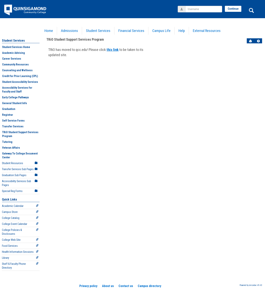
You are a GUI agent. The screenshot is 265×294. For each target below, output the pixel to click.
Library (5, 257)
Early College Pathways (15, 97)
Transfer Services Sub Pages (18, 169)
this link (113, 50)
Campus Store (10, 211)
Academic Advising (13, 52)
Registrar (7, 114)
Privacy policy (88, 286)
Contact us (126, 286)
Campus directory (149, 286)
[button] (258, 41)
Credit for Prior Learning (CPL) (20, 76)
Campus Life (161, 30)
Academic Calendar (12, 205)
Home (48, 30)
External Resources (207, 30)
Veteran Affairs (11, 147)
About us (108, 286)
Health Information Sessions (18, 251)
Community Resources (15, 64)
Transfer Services (12, 126)
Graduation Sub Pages (14, 175)
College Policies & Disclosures (12, 231)
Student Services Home (16, 47)
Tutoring (7, 141)
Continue (233, 8)
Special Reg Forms (12, 191)
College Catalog (10, 217)
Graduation (8, 109)
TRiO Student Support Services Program (20, 134)
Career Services (11, 58)
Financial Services (131, 30)
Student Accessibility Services (20, 81)
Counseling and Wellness (17, 70)
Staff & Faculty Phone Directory (14, 265)
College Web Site (11, 239)
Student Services (98, 30)
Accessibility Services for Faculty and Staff (17, 89)
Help (181, 30)
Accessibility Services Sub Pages (16, 183)
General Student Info (14, 103)
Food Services (10, 245)
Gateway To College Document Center (20, 155)
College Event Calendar (14, 223)
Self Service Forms (13, 120)
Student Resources (12, 163)
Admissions (69, 30)
